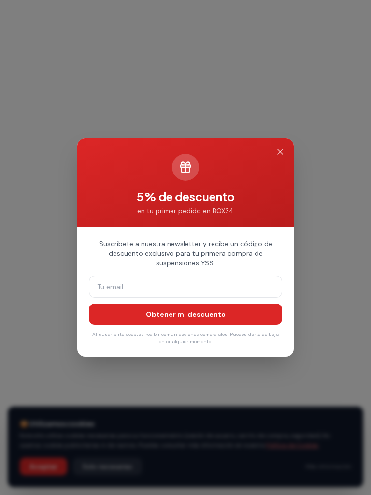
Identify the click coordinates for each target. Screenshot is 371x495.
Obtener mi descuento (186, 314)
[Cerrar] (280, 152)
